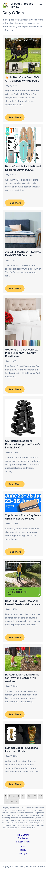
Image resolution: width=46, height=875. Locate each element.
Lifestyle (23, 853)
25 (29, 796)
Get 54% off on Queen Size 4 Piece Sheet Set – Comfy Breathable (22, 353)
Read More (15, 117)
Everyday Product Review (21, 5)
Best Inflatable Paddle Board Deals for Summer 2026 (23, 168)
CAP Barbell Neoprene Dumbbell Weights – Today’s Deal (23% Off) (22, 444)
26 (35, 796)
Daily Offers (23, 835)
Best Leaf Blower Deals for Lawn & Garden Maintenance (22, 602)
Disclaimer (23, 838)
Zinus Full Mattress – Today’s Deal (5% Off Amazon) (23, 253)
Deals (23, 850)
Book (23, 846)
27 (40, 796)
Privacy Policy (23, 841)
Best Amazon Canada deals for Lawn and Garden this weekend (22, 678)
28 (6, 801)
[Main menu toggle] (40, 5)
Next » (14, 801)
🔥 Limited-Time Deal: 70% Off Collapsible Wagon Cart (22, 79)
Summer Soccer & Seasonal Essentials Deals (21, 749)
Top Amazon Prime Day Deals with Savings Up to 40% (23, 517)
